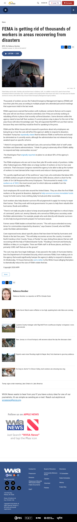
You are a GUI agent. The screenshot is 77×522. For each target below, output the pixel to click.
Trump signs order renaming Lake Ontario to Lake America (22, 384)
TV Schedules (63, 473)
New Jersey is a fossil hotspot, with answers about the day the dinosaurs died (43, 339)
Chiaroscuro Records (35, 481)
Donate (69, 3)
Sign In (44, 3)
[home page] (12, 3)
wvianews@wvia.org (11, 400)
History (61, 482)
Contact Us (32, 469)
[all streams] (74, 10)
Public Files (62, 487)
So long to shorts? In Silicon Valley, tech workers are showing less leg (40, 369)
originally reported (28, 155)
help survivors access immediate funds (57, 193)
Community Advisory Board (50, 473)
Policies (46, 487)
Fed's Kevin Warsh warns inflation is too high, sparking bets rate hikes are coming (44, 310)
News (4, 22)
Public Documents (34, 485)
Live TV (56, 3)
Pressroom (32, 473)
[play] (5, 10)
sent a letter (38, 260)
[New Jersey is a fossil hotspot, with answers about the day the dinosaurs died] (8, 342)
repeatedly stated (27, 135)
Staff (30, 489)
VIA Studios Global (34, 483)
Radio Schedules (64, 478)
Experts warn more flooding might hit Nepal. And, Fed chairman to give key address (45, 354)
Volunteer (47, 483)
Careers (46, 479)
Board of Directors (50, 469)
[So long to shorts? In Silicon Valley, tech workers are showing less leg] (8, 372)
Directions (62, 469)
